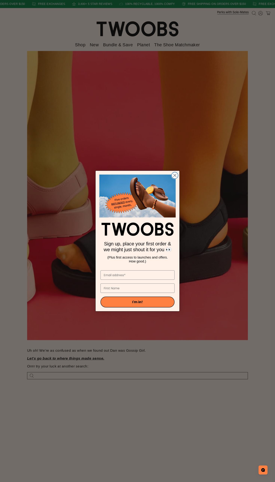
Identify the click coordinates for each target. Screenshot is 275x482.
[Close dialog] (175, 175)
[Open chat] (263, 470)
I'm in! (137, 302)
